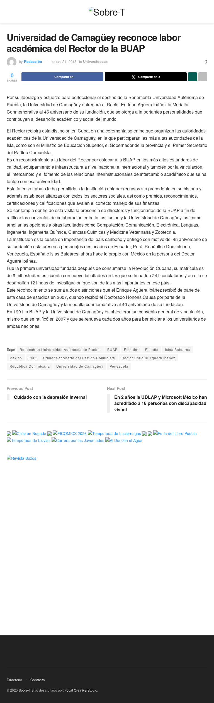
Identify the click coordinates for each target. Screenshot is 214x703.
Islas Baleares (177, 349)
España (152, 349)
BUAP (112, 349)
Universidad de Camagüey (79, 366)
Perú (32, 357)
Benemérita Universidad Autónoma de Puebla (60, 349)
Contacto (37, 679)
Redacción (33, 61)
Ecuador (131, 349)
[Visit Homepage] (107, 11)
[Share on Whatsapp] (192, 76)
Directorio (14, 679)
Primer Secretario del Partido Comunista (79, 357)
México (15, 357)
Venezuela (119, 366)
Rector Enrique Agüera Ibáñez (148, 357)
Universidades (95, 61)
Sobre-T (25, 690)
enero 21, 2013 (64, 61)
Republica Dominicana (29, 366)
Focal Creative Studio (81, 690)
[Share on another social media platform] (202, 76)
